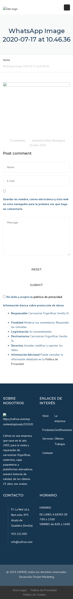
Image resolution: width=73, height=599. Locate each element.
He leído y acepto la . (34, 297)
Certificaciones (59, 430)
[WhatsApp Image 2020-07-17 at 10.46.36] (36, 109)
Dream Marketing (43, 577)
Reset (36, 269)
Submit (36, 285)
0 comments (17, 140)
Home (6, 60)
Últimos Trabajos (59, 441)
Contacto (47, 453)
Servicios (47, 438)
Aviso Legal (20, 590)
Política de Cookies (34, 594)
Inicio (45, 416)
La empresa (59, 418)
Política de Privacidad (44, 590)
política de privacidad (47, 297)
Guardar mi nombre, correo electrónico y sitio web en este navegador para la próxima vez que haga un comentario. (36, 204)
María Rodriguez (55, 140)
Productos (47, 430)
